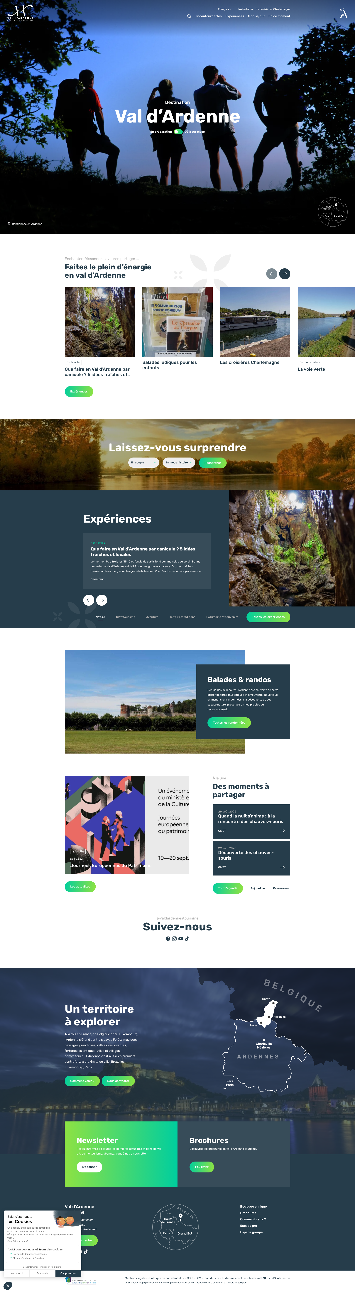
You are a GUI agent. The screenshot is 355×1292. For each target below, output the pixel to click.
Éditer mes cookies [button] (234, 1278)
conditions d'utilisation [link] (211, 1282)
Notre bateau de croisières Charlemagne (264, 9)
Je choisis (42, 1273)
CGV (198, 1278)
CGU (190, 1278)
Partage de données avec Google (30, 1254)
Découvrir (97, 579)
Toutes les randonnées (229, 722)
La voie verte (311, 369)
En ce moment (279, 16)
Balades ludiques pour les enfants (169, 365)
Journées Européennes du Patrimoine (111, 865)
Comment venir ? (82, 1081)
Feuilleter (202, 1167)
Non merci (17, 1273)
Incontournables (209, 16)
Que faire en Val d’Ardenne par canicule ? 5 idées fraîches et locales (97, 372)
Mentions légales (136, 1278)
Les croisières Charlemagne (250, 362)
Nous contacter (118, 1081)
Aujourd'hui (258, 888)
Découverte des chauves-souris (246, 855)
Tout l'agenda (227, 888)
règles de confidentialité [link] (180, 1282)
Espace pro (248, 1226)
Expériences (234, 16)
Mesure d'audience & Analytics (28, 1258)
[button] (7, 1285)
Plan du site (211, 1278)
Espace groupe (251, 1232)
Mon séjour (256, 16)
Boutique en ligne (253, 1206)
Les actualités (80, 886)
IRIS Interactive (280, 1278)
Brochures (248, 1213)
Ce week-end (281, 888)
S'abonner (89, 1167)
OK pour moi (68, 1273)
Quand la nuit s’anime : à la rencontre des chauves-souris (250, 818)
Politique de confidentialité (166, 1278)
